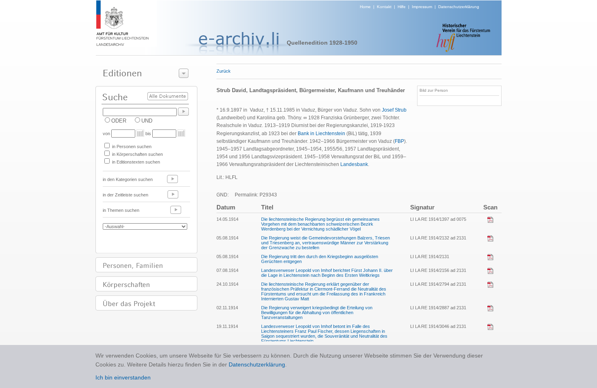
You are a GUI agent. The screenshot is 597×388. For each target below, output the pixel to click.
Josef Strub (394, 110)
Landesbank (354, 164)
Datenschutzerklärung (458, 6)
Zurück (223, 71)
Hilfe (402, 6)
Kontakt (384, 6)
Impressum (422, 6)
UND (146, 121)
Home (365, 6)
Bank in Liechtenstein (321, 133)
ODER (118, 121)
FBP (399, 141)
